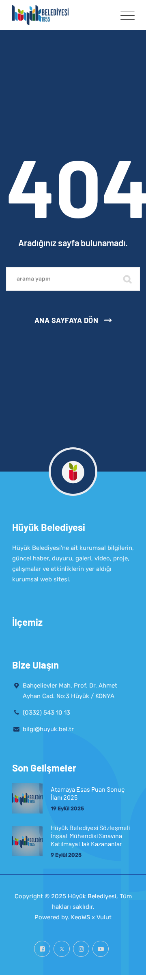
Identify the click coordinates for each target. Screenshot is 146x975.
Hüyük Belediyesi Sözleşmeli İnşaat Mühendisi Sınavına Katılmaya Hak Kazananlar (90, 835)
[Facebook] (42, 949)
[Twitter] (62, 949)
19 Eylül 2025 (67, 808)
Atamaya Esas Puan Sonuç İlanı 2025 (88, 793)
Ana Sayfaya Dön (66, 320)
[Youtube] (100, 949)
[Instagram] (81, 949)
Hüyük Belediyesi (92, 896)
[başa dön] (129, 962)
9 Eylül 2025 (66, 855)
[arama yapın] (128, 279)
